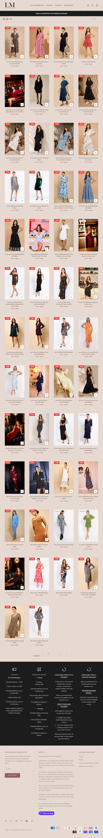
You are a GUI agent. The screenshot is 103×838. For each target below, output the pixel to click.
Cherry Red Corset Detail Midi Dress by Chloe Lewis (15, 449)
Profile (81, 760)
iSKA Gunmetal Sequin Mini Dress (15, 207)
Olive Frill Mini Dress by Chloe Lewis (88, 545)
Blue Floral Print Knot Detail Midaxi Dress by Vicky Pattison (63, 207)
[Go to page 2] (67, 653)
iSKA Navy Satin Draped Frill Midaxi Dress (88, 449)
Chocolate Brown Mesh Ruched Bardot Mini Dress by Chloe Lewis (14, 304)
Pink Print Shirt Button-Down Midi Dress (39, 62)
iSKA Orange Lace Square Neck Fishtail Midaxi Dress (88, 353)
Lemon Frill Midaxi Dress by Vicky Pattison (63, 401)
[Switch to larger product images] (4, 19)
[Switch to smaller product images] (7, 19)
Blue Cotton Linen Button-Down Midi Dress (64, 111)
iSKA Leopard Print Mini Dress (64, 352)
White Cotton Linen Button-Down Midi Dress (14, 159)
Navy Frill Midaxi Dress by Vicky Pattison (39, 401)
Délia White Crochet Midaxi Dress (63, 497)
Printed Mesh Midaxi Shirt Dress (64, 544)
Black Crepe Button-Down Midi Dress (63, 62)
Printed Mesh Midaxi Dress (64, 593)
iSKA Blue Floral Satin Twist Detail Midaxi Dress (14, 401)
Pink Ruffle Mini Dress (88, 62)
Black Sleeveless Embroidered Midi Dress (14, 255)
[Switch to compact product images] (11, 19)
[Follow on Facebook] (6, 821)
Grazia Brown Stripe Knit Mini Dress (15, 642)
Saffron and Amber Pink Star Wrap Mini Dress (39, 353)
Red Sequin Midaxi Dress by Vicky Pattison (15, 497)
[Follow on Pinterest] (22, 821)
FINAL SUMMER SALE (37, 5)
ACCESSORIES (68, 5)
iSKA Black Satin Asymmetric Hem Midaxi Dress (39, 303)
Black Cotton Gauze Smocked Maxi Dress (88, 401)
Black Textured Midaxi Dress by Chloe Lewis (88, 303)
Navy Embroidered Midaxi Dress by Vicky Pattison (88, 497)
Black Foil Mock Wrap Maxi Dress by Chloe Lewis (14, 593)
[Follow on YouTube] (27, 821)
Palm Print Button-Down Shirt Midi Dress (88, 159)
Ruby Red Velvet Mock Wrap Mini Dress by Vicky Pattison (14, 111)
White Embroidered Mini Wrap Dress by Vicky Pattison (64, 255)
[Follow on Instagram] (16, 821)
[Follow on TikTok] (32, 821)
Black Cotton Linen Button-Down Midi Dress (88, 111)
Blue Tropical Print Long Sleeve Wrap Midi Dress (64, 159)
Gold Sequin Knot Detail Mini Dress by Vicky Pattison (39, 497)
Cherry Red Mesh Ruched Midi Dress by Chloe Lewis (88, 255)
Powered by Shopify (25, 830)
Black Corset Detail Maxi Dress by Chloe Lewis (64, 449)
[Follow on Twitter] (11, 821)
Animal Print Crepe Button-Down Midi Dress (14, 62)
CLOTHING (58, 5)
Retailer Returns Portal (86, 766)
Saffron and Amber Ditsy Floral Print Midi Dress (88, 593)
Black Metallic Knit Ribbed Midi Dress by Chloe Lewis (39, 449)
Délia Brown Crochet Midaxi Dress (39, 545)
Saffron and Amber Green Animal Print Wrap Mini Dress (15, 353)
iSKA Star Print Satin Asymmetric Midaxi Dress (64, 303)
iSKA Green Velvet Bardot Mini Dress (39, 207)
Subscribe (12, 775)
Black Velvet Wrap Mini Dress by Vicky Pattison (39, 111)
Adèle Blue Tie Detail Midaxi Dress (14, 545)
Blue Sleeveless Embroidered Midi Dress (88, 207)
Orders (81, 756)
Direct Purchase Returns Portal (88, 763)
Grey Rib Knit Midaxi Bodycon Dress (39, 642)
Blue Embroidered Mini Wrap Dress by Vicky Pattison (39, 255)
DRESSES (49, 5)
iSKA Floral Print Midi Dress (39, 593)
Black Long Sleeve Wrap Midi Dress (39, 159)
